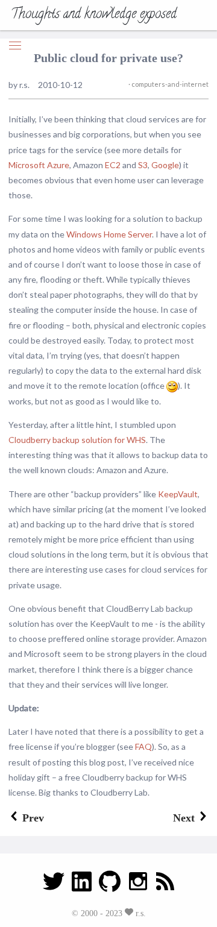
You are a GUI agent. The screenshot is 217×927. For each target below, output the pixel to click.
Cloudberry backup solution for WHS (77, 440)
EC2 (113, 165)
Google (165, 165)
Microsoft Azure (38, 165)
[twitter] (53, 885)
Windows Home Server (109, 234)
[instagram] (138, 885)
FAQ (143, 746)
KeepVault (178, 494)
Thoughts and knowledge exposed (94, 15)
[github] (110, 885)
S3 (143, 165)
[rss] (165, 885)
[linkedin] (82, 885)
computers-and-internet (169, 84)
